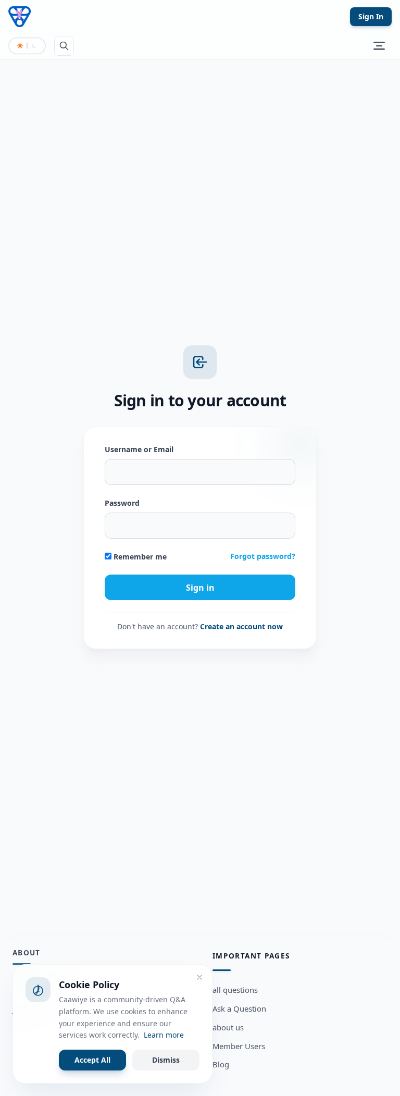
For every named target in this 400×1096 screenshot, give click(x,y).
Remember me (139, 557)
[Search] (64, 46)
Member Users (239, 1046)
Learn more (164, 1035)
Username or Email (139, 449)
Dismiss (166, 1060)
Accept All (92, 1060)
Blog (221, 1064)
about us (228, 1027)
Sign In (370, 16)
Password (122, 503)
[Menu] (379, 45)
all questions (235, 990)
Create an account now (241, 626)
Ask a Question (239, 1008)
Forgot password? (262, 556)
